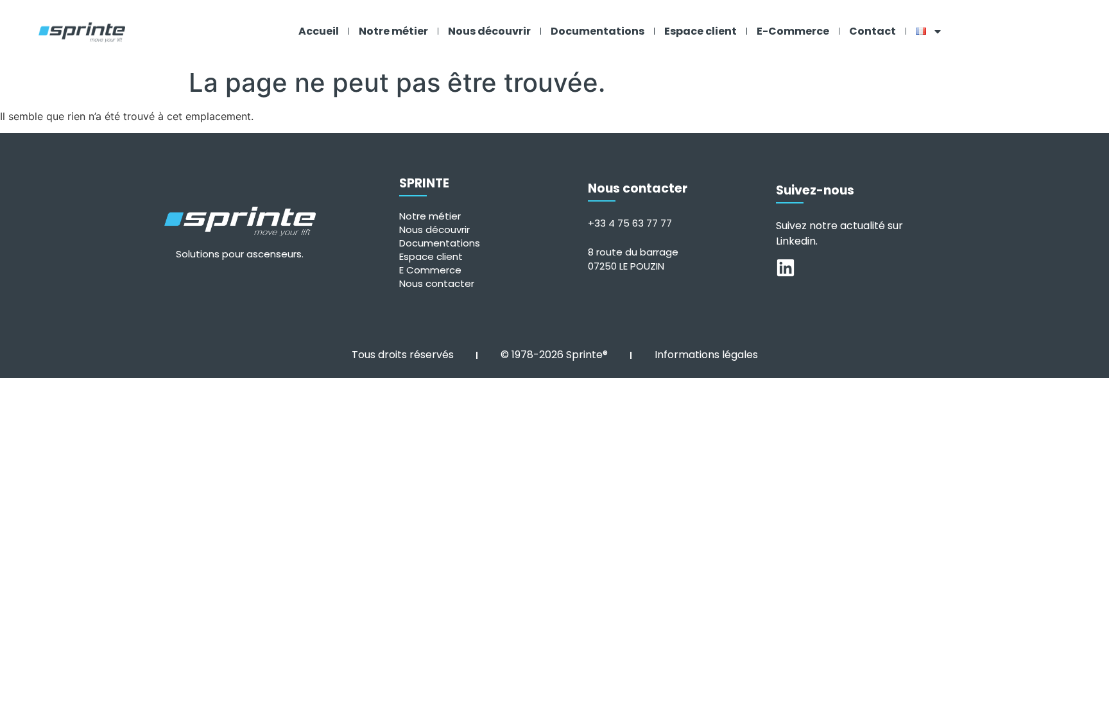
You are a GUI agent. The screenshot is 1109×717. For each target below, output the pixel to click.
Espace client (700, 31)
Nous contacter (436, 283)
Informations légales (706, 354)
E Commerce (430, 270)
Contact (872, 31)
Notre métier (393, 31)
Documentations (597, 31)
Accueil (318, 31)
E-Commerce (793, 31)
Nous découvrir (489, 31)
